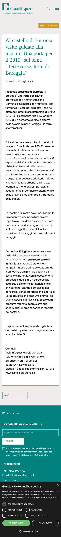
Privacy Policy (41, 455)
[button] (48, 8)
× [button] (57, 485)
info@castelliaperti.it (22, 475)
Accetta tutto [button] (16, 523)
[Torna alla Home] (17, 8)
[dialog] (30, 509)
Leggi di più (53, 498)
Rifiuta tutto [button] (45, 523)
